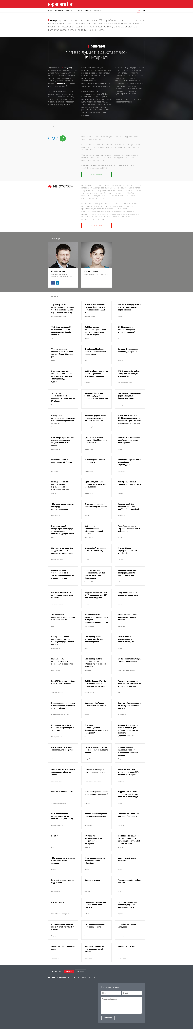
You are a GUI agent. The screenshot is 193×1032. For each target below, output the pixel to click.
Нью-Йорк (80, 971)
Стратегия (59, 10)
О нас (50, 10)
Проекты (69, 10)
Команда (78, 10)
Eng (143, 10)
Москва (69, 971)
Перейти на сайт (96, 174)
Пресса (88, 10)
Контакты (97, 10)
